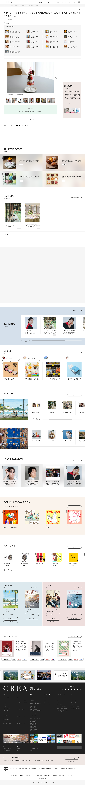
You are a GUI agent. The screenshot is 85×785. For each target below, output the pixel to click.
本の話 (53, 782)
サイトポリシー (62, 775)
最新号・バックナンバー (7, 748)
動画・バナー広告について (37, 775)
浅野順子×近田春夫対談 (48, 702)
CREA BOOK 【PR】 (6, 750)
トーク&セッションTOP (48, 697)
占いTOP (74, 547)
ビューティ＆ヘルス (6, 708)
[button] (4, 78)
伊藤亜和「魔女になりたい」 (62, 699)
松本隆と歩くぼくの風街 (48, 704)
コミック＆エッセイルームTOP (74, 506)
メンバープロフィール (34, 748)
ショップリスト (11, 621)
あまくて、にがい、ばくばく (62, 708)
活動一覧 (31, 750)
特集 (49, 2)
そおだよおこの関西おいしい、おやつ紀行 (22, 710)
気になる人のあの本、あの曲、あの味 (49, 700)
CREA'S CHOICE (6, 719)
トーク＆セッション (56, 2)
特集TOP (31, 697)
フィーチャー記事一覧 (74, 197)
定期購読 (54, 775)
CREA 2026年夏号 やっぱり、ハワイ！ (33, 700)
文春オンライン (47, 782)
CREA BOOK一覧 (74, 636)
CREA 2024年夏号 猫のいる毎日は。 (33, 727)
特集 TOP (74, 395)
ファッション (5, 710)
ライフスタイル (6, 706)
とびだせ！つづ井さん (61, 702)
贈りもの (4, 699)
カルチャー (5, 704)
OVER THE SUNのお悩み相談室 (49, 706)
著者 (17, 750)
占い (75, 2)
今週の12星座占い (74, 702)
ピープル (18, 748)
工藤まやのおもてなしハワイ (22, 706)
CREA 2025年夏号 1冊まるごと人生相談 (33, 715)
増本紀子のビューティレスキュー (22, 724)
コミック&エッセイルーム (67, 2)
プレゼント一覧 (67, 115)
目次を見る (10, 614)
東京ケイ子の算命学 (74, 704)
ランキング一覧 (74, 310)
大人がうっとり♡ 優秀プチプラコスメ (22, 721)
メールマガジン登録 (72, 758)
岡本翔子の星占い (74, 699)
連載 (45, 2)
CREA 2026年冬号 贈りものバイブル (33, 707)
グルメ (4, 702)
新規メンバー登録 (71, 103)
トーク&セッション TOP (74, 460)
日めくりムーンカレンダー (75, 706)
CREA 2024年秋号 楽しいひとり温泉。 (33, 724)
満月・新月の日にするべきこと (76, 708)
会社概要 (21, 775)
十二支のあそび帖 (60, 704)
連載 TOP (74, 352)
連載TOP (18, 697)
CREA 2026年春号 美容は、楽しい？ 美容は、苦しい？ (35, 703)
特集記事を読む (11, 618)
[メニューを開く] (79, 2)
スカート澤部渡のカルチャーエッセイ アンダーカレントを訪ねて (62, 711)
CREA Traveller (33, 782)
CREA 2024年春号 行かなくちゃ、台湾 (33, 730)
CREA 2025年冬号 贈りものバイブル (33, 721)
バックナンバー (34, 587)
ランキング (5, 713)
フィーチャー (5, 717)
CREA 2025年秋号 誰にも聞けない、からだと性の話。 (35, 710)
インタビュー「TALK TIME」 (62, 706)
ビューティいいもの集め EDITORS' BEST (21, 718)
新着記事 (41, 2)
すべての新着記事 (6, 697)
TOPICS (4, 721)
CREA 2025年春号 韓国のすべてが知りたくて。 (35, 718)
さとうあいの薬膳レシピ (21, 713)
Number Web (40, 782)
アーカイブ (5, 715)
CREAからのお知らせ (7, 723)
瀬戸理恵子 (7, 23)
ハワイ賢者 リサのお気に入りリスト (22, 703)
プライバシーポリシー (70, 775)
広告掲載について (47, 775)
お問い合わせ (28, 775)
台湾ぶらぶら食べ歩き (20, 699)
